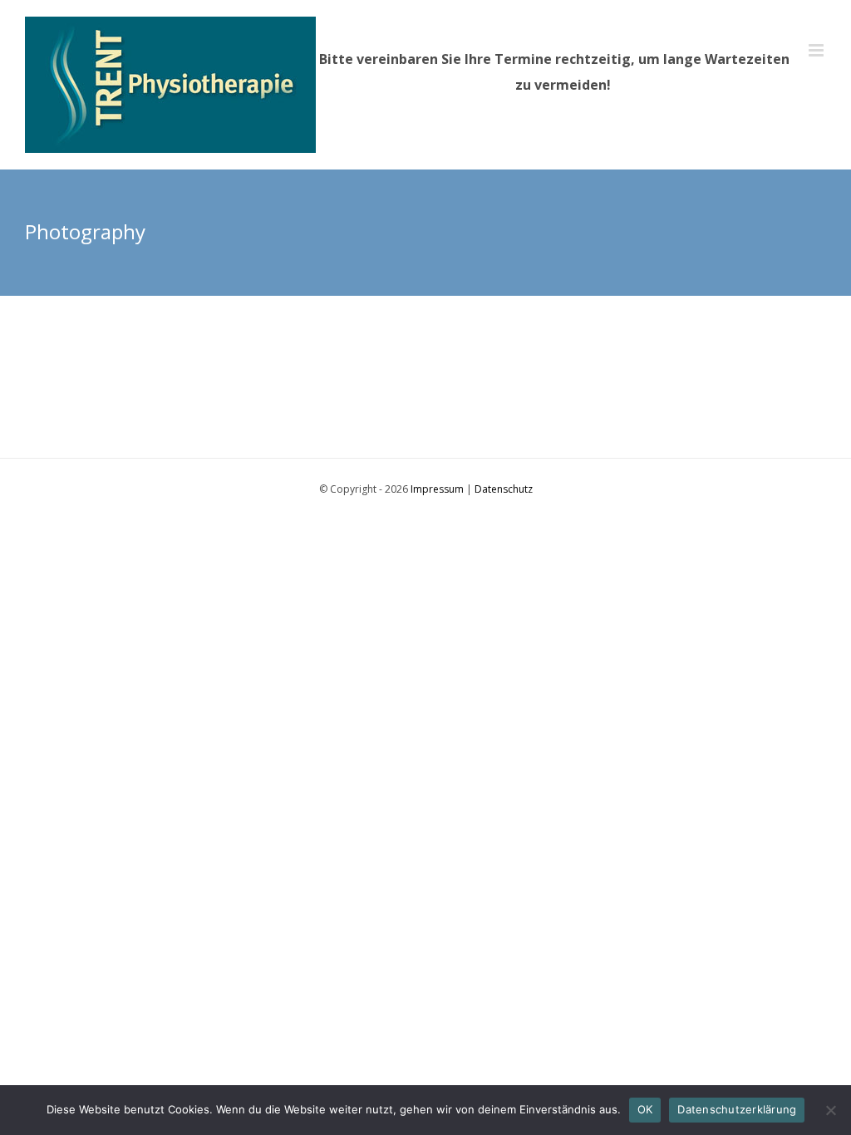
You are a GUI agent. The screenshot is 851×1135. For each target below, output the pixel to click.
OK (645, 1109)
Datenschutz (504, 489)
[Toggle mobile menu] (817, 50)
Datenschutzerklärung (736, 1109)
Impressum (437, 489)
